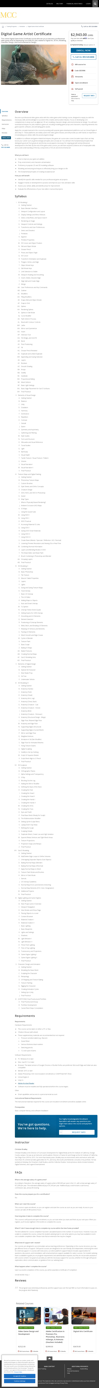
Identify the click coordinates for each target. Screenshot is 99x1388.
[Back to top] (49, 1366)
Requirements (7, 120)
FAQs (3, 128)
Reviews (4, 133)
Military (69, 1369)
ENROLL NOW (83, 50)
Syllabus (5, 116)
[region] (20, 1371)
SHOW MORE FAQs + (22, 1275)
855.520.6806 (5, 147)
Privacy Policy (64, 1383)
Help (68, 1373)
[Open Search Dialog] (95, 3)
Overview (5, 111)
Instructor (5, 124)
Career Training (41, 1369)
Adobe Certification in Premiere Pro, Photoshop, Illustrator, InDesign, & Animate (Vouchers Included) (55, 1336)
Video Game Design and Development (28, 1332)
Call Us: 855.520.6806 (89, 26)
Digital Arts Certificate (83, 1331)
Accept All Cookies (19, 1376)
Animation (22, 26)
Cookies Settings (19, 1381)
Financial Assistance (73, 1371)
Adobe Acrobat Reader (26, 1083)
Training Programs (12, 26)
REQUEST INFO (89, 96)
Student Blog (84, 1369)
